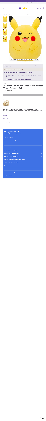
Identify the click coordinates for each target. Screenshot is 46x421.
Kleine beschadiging (8, 175)
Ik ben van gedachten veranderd (10, 165)
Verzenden (5, 115)
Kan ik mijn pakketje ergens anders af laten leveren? (14, 159)
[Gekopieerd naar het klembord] (12, 122)
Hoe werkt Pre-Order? (8, 137)
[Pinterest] (9, 122)
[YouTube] (31, 3)
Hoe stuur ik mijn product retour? (11, 162)
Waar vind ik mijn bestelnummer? (11, 147)
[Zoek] (38, 8)
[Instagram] (30, 3)
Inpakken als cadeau (10, 99)
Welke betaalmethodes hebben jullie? (11, 150)
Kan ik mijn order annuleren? (10, 140)
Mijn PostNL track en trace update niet (12, 156)
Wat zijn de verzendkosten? (9, 143)
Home (4, 14)
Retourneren (5, 118)
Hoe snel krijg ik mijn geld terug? (10, 168)
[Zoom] (40, 17)
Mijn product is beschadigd (9, 172)
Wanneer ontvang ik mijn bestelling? (11, 153)
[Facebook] (27, 3)
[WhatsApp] (11, 122)
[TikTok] (33, 3)
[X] (28, 3)
